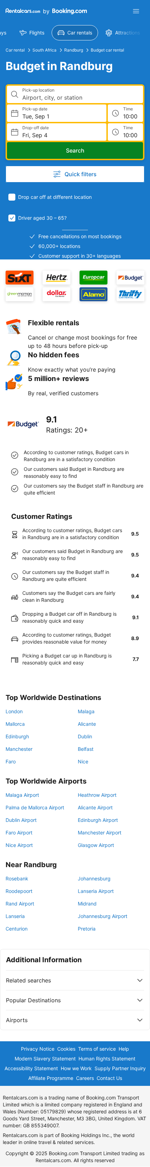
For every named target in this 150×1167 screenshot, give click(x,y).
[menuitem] (32, 32)
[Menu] (136, 11)
